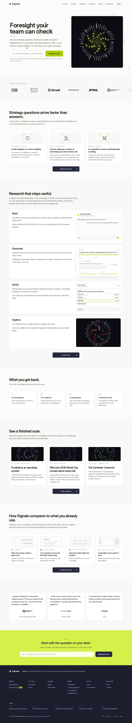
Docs (103, 716)
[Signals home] (14, 4)
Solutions (74, 4)
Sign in (119, 4)
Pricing (100, 4)
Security (109, 716)
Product (65, 4)
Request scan (54, 54)
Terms (121, 716)
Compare (92, 4)
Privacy (115, 716)
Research (83, 4)
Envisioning (109, 4)
